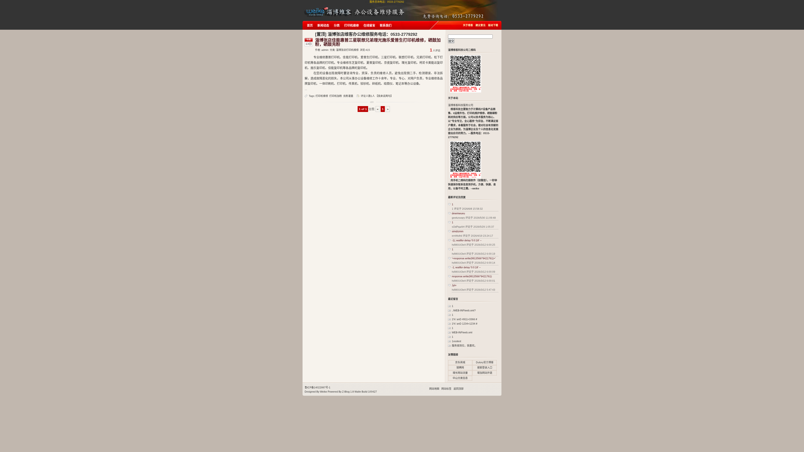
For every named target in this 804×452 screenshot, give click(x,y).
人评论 (435, 50)
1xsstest (456, 341)
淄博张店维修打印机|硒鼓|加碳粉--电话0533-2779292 (328, 8)
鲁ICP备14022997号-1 (317, 387)
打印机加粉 (335, 96)
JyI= (454, 285)
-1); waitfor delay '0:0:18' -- (467, 240)
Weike (323, 391)
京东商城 (460, 362)
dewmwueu (458, 213)
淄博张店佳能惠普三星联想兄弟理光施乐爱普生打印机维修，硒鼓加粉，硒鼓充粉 (378, 42)
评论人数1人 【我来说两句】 (377, 96)
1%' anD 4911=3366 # (464, 319)
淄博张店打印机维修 (347, 50)
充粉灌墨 (348, 96)
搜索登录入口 (484, 367)
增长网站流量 (460, 372)
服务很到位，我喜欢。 (464, 345)
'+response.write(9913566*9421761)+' (474, 258)
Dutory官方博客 (484, 362)
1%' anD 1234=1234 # (464, 323)
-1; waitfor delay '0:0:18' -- (466, 267)
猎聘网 (460, 367)
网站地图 (434, 388)
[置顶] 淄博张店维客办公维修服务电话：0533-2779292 (366, 34)
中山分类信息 (460, 378)
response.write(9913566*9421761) (472, 276)
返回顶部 (459, 388)
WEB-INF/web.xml (462, 332)
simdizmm (457, 231)
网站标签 (446, 388)
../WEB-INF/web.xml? (464, 310)
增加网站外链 (484, 372)
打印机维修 (322, 96)
